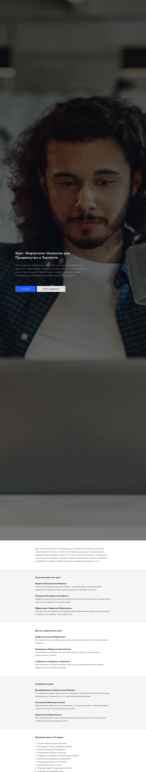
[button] (25, 289)
